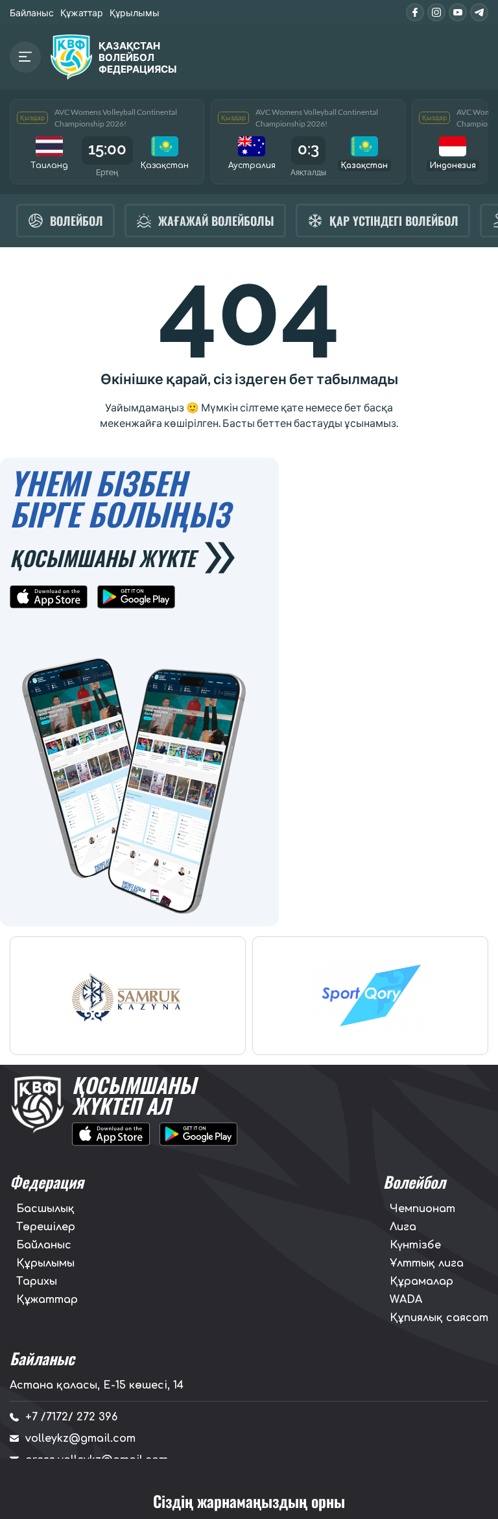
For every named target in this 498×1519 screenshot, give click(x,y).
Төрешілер (45, 1227)
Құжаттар (81, 12)
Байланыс (32, 12)
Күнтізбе (415, 1245)
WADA (406, 1300)
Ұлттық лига (427, 1263)
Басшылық (45, 1209)
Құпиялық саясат (439, 1318)
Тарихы (36, 1281)
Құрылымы (135, 12)
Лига (403, 1227)
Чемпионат (422, 1209)
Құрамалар (421, 1281)
